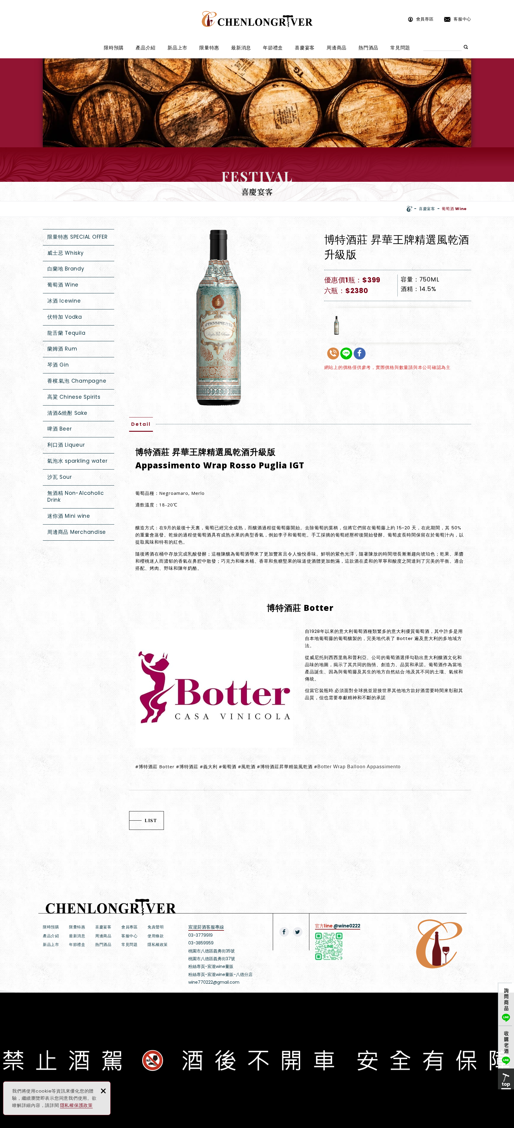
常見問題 (400, 47)
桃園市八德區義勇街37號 (211, 959)
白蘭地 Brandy (65, 268)
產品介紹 (146, 47)
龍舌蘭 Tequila (66, 333)
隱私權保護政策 (76, 1105)
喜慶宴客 (305, 47)
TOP (506, 1078)
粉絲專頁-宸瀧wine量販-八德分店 (220, 974)
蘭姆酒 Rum (62, 348)
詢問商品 (506, 1004)
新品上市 (177, 47)
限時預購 (114, 47)
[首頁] (409, 209)
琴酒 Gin (58, 364)
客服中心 (462, 19)
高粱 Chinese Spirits (74, 396)
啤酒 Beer (59, 428)
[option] (217, 317)
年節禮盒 (273, 47)
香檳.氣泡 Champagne (76, 380)
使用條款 (156, 936)
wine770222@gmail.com (213, 982)
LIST (151, 820)
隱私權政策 (158, 944)
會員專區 (425, 19)
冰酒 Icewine (64, 300)
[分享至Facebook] (284, 932)
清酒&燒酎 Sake (67, 413)
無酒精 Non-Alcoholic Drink (75, 496)
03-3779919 (200, 935)
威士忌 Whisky (65, 252)
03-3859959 (201, 943)
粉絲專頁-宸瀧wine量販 (211, 966)
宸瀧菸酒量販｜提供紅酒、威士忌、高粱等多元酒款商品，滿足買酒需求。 (257, 19)
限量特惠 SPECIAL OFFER (77, 236)
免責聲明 (156, 927)
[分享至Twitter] (298, 932)
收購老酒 (506, 1047)
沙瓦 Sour (59, 477)
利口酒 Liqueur (66, 444)
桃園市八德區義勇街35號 (211, 951)
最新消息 (241, 47)
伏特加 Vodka (64, 316)
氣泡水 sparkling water (77, 460)
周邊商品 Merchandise (76, 532)
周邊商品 (337, 47)
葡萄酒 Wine (63, 284)
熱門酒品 (368, 47)
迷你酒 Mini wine (68, 516)
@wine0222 (346, 926)
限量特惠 (209, 47)
